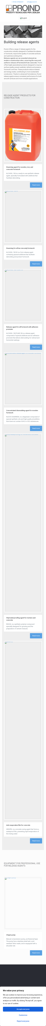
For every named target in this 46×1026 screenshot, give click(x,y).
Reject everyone (23, 1021)
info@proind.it (32, 2)
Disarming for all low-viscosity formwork (20, 248)
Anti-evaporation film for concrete (18, 825)
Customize (23, 1015)
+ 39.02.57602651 (17, 2)
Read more (36, 185)
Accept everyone (23, 1009)
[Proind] (23, 9)
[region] (23, 1006)
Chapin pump (10, 935)
